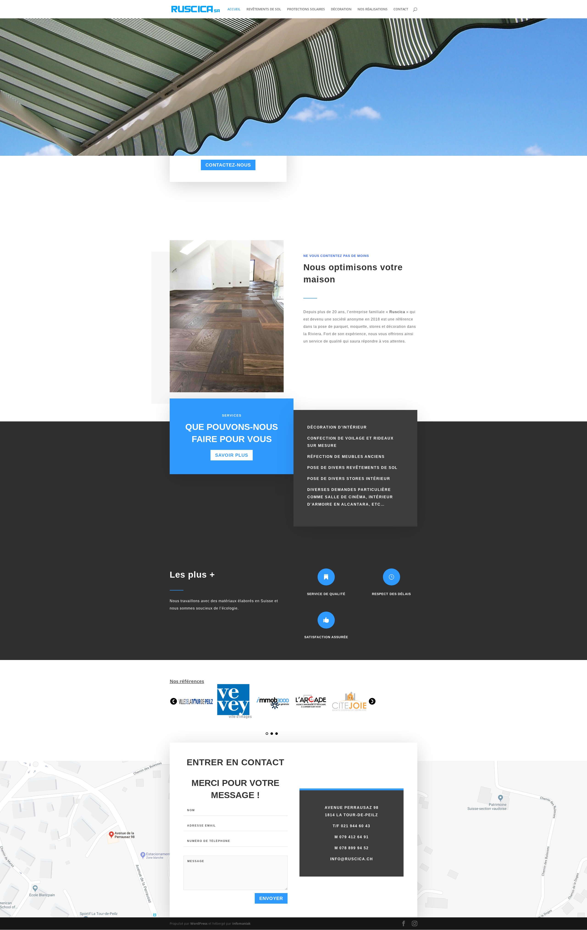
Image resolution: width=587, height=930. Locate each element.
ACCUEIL (234, 9)
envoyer (271, 898)
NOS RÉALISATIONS (372, 9)
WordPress (199, 923)
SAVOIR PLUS (231, 455)
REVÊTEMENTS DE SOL (263, 9)
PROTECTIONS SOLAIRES (306, 9)
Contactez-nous (228, 164)
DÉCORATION (341, 9)
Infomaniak (241, 923)
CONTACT (400, 9)
